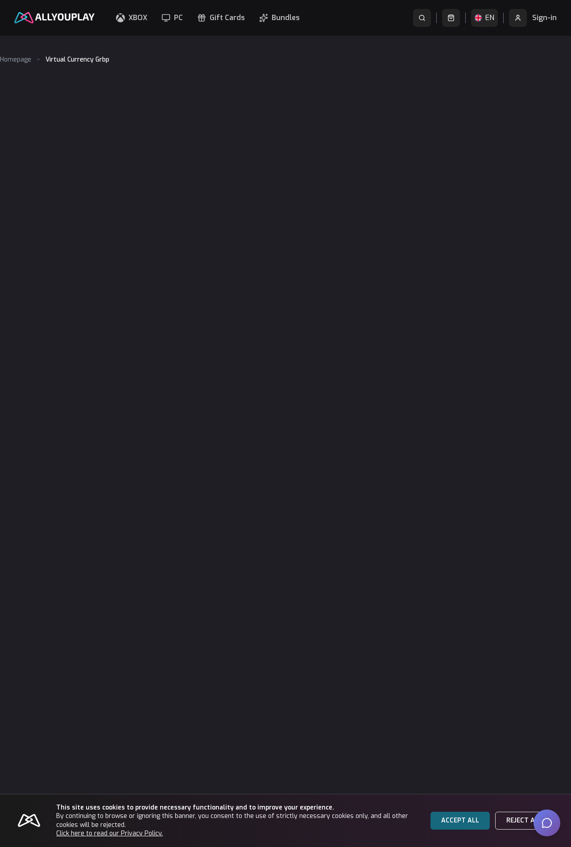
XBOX (137, 17)
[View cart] (451, 18)
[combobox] (484, 18)
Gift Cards (227, 17)
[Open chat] (547, 823)
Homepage (15, 59)
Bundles (286, 17)
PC (178, 17)
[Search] (422, 18)
